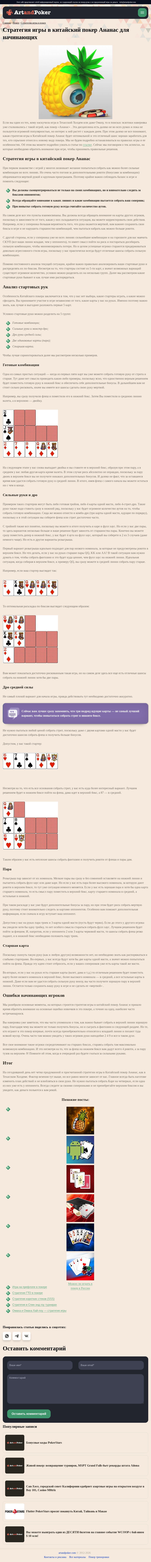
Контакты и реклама (55, 1557)
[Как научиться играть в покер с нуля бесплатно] (80, 1208)
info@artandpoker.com (127, 2)
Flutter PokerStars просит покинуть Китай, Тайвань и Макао (66, 1511)
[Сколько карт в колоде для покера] (80, 1179)
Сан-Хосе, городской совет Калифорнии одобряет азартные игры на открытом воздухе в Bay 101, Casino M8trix (85, 1488)
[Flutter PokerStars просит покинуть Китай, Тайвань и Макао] (14, 1511)
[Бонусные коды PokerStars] (14, 1443)
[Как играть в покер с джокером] (80, 1237)
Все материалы (77, 1557)
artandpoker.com (67, 1552)
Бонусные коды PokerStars (44, 1442)
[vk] (26, 1336)
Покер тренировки (99, 1557)
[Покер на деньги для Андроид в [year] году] (80, 1150)
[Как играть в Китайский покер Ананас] (80, 1120)
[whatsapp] (7, 1336)
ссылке (87, 144)
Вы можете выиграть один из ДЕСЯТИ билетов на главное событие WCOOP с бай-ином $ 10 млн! (85, 1534)
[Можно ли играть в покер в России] (80, 1266)
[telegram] (17, 1336)
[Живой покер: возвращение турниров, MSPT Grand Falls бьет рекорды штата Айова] (14, 1466)
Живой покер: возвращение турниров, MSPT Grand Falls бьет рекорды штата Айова (82, 1465)
